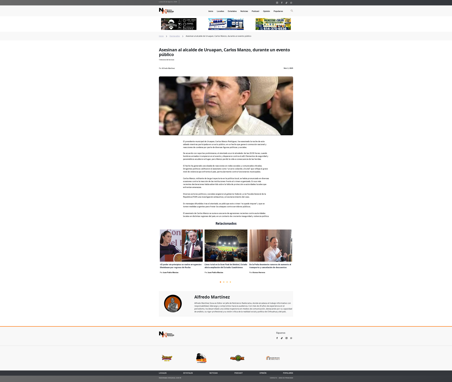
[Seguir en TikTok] (286, 3)
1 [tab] (220, 282)
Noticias (244, 11)
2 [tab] (223, 282)
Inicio (210, 11)
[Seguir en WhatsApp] (291, 3)
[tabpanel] (181, 252)
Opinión (266, 11)
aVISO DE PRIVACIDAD (286, 378)
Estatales (232, 11)
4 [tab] (230, 282)
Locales (220, 11)
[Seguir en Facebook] (282, 3)
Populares (278, 11)
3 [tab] (227, 282)
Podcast (255, 11)
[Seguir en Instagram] (277, 3)
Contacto (273, 378)
